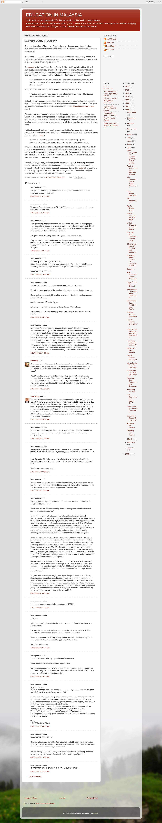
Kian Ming (35, 396)
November (131, 118)
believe (82, 168)
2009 (127, 100)
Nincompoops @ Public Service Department (132, 293)
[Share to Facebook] (82, 177)
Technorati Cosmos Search (110, 114)
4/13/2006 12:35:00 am (40, 593)
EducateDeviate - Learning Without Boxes (111, 94)
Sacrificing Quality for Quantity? (132, 343)
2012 (127, 90)
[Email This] (75, 177)
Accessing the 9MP (131, 391)
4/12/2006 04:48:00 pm (40, 317)
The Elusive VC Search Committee (132, 409)
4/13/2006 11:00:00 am (40, 607)
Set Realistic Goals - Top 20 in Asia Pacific (132, 305)
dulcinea (34, 361)
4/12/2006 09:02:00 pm (40, 472)
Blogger (95, 813)
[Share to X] (79, 177)
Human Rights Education (132, 193)
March (130, 439)
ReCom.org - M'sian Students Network (110, 108)
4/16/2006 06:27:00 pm (40, 771)
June (129, 141)
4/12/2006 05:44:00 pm (40, 389)
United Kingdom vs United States (131, 226)
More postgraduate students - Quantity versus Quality (132, 157)
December (131, 113)
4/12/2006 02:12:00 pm (40, 213)
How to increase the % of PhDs (131, 217)
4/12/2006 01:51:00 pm (40, 196)
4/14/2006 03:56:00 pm (40, 726)
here (42, 135)
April (129, 148)
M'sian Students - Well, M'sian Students (111, 101)
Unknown (110, 50)
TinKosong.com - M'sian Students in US (111, 125)
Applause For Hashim (131, 425)
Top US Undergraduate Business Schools (132, 170)
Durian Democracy (108, 88)
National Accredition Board (83, 106)
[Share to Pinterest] (84, 177)
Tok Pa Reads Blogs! (130, 208)
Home (62, 798)
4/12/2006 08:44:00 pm (40, 438)
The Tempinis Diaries (109, 119)
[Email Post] (70, 177)
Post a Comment (34, 776)
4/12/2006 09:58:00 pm (40, 491)
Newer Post (31, 798)
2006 (127, 110)
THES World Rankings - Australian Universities (132, 333)
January (130, 448)
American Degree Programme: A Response (132, 382)
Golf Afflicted (111, 39)
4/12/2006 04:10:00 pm (40, 274)
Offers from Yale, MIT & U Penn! (132, 373)
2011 (127, 93)
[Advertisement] (61, 789)
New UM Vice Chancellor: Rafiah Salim (132, 237)
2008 (127, 103)
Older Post (92, 798)
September (131, 129)
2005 (127, 454)
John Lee (110, 43)
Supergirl (130, 269)
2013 (127, 86)
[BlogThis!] (77, 177)
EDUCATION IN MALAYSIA (54, 14)
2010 (127, 96)
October (130, 123)
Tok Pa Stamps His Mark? (132, 358)
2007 (127, 106)
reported (31, 67)
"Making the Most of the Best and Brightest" (131, 248)
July (129, 138)
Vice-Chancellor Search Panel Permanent (132, 183)
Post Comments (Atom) (45, 803)
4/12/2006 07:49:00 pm (40, 420)
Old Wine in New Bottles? (131, 350)
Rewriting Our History (130, 433)
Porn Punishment (132, 201)
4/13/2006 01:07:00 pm (40, 648)
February (131, 442)
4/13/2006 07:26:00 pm (40, 676)
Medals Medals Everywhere (132, 323)
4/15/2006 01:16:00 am (40, 757)
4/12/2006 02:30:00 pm (40, 251)
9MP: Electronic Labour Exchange (132, 276)
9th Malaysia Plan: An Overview (132, 365)
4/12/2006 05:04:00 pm (40, 353)
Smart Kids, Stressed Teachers (131, 418)
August (130, 134)
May (129, 144)
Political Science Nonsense (132, 314)
